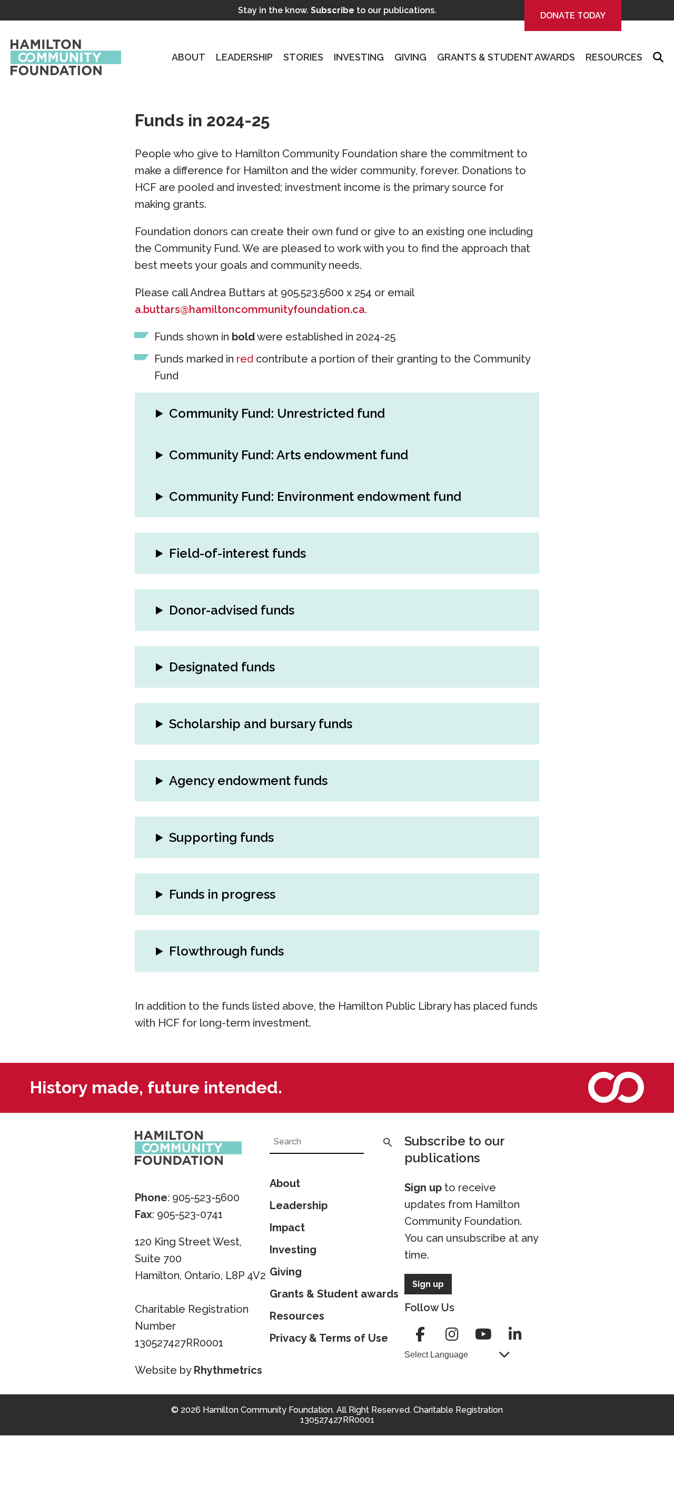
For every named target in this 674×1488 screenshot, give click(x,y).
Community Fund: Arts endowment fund (288, 455)
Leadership (244, 57)
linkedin (515, 1334)
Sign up (423, 1187)
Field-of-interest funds (237, 553)
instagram (451, 1334)
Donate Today (573, 16)
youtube (483, 1334)
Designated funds (222, 667)
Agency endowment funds (248, 780)
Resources (614, 57)
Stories (303, 57)
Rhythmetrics (228, 1370)
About (188, 57)
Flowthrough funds (226, 951)
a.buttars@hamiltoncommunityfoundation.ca (250, 309)
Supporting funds (221, 837)
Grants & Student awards (334, 1294)
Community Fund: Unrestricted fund (277, 413)
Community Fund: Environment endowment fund (315, 496)
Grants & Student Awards (506, 57)
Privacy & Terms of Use (329, 1338)
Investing (359, 57)
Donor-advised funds (231, 610)
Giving (410, 57)
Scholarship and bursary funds (260, 723)
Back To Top (640, 1431)
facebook (420, 1334)
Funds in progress (222, 894)
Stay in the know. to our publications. (337, 10)
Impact (287, 1227)
